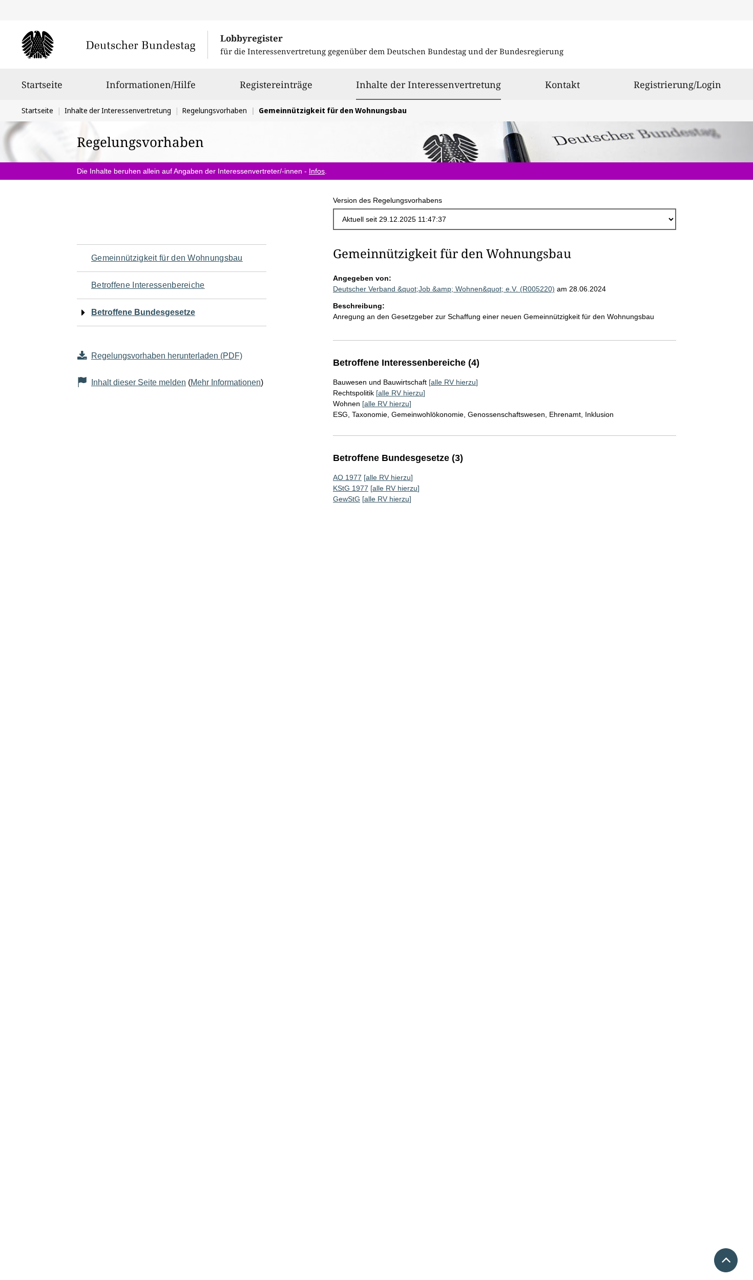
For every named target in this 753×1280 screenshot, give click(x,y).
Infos (317, 171)
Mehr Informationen (226, 382)
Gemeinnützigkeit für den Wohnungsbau (167, 258)
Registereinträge (276, 84)
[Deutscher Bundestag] (114, 44)
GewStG (346, 499)
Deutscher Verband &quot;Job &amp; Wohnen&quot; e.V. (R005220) (444, 289)
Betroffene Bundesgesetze (143, 312)
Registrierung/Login (677, 84)
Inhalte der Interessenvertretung (428, 84)
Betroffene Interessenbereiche (148, 285)
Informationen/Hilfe (151, 84)
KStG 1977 (350, 488)
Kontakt (562, 84)
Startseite (42, 84)
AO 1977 (347, 477)
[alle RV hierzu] (453, 382)
